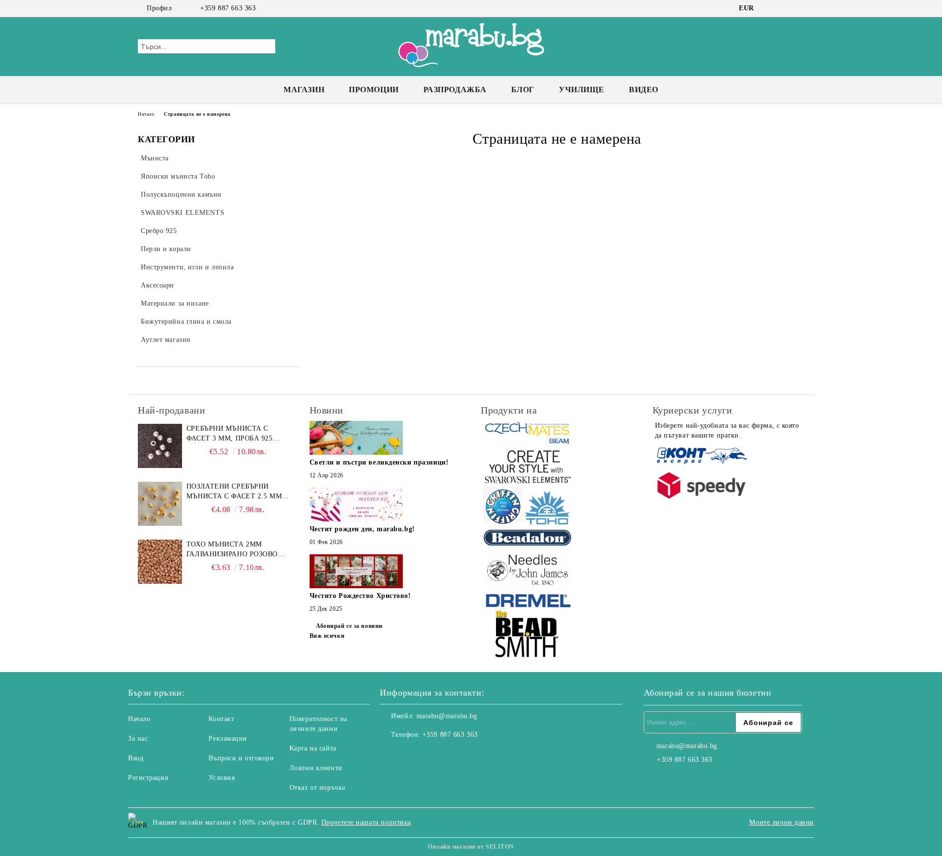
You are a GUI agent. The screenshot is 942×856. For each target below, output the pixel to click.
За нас (138, 738)
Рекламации (228, 738)
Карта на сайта (313, 748)
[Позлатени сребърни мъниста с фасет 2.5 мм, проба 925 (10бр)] (160, 504)
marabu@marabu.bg (447, 716)
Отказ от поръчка (317, 787)
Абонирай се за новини (349, 626)
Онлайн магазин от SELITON (471, 846)
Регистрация (148, 777)
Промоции (373, 89)
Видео (643, 89)
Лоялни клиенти (315, 768)
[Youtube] (431, 754)
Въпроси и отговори (241, 758)
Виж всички (327, 635)
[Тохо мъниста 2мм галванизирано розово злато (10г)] (160, 562)
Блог (522, 89)
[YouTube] (798, 8)
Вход (135, 758)
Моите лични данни (781, 822)
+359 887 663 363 (228, 8)
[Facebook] (769, 8)
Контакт (221, 719)
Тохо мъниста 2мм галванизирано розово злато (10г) (232, 550)
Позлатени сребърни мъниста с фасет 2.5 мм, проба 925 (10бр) (235, 492)
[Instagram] (784, 8)
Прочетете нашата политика (366, 822)
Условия (222, 777)
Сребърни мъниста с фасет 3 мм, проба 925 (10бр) (229, 434)
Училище (581, 89)
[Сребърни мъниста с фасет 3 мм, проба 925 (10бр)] (160, 446)
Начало (146, 114)
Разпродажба (455, 89)
